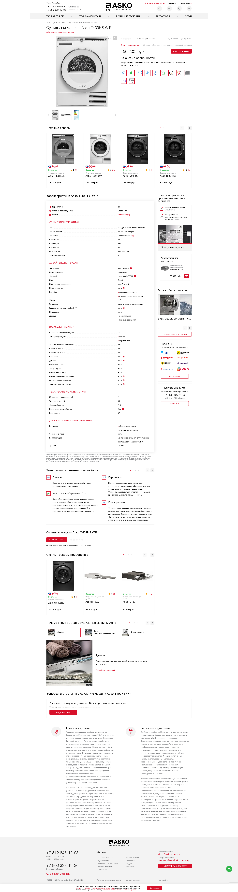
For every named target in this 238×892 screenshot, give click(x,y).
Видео (129, 864)
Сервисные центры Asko (107, 864)
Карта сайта (162, 880)
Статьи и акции (132, 858)
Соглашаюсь (154, 888)
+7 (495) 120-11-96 (174, 395)
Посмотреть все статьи (175, 334)
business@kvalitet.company (173, 860)
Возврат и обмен (104, 867)
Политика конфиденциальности (109, 880)
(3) (151, 170)
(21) (76, 170)
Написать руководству (175, 866)
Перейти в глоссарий (105, 670)
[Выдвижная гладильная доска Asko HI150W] (100, 575)
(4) (77, 597)
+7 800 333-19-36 (56, 10)
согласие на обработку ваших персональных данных (95, 888)
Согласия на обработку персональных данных (119, 890)
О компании (102, 870)
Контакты (130, 867)
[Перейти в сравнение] (169, 8)
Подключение (103, 861)
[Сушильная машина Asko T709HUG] (137, 148)
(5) (189, 170)
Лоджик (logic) (124, 215)
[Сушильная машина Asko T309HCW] (100, 148)
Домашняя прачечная (128, 16)
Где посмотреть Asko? (155, 3)
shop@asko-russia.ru (169, 854)
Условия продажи (133, 880)
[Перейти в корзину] (179, 8)
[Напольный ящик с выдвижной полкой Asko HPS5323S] (165, 268)
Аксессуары (163, 16)
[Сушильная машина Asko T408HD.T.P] (63, 148)
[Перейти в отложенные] (159, 8)
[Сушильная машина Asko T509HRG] (175, 148)
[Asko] (119, 7)
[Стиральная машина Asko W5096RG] (63, 575)
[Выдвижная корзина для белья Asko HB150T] (137, 575)
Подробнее (174, 376)
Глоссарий (130, 861)
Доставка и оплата (105, 858)
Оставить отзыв (56, 540)
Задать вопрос (63, 713)
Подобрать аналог (181, 51)
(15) (113, 170)
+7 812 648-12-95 (56, 6)
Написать (174, 404)
